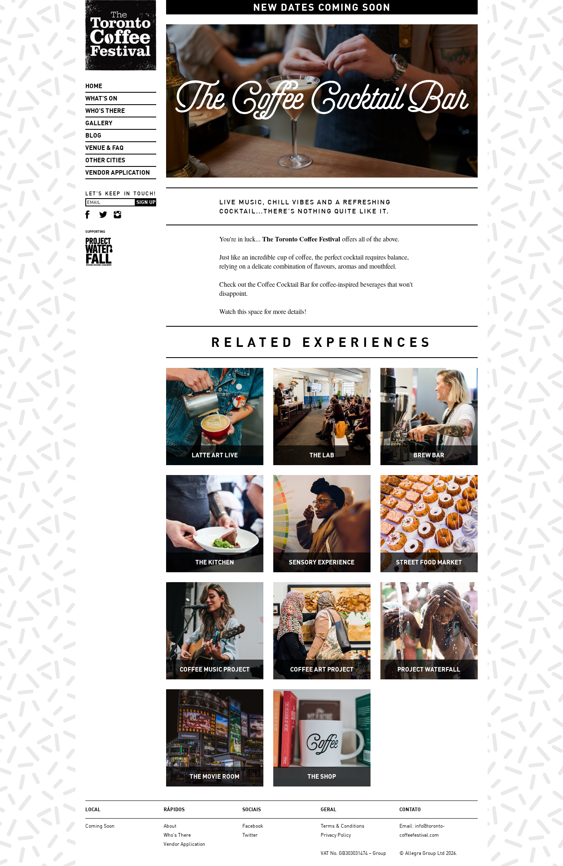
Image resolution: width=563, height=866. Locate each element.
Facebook (252, 826)
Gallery (99, 123)
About (170, 826)
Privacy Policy (336, 835)
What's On (101, 98)
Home (93, 86)
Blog (93, 135)
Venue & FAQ (104, 148)
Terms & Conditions (342, 826)
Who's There (105, 111)
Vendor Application (117, 172)
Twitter (250, 835)
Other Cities (105, 160)
